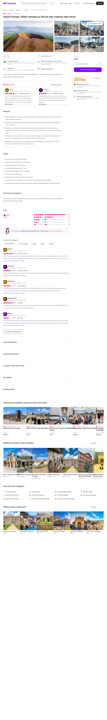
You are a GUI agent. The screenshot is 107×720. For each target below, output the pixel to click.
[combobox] (38, 3)
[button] (28, 36)
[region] (18, 415)
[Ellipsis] (22, 10)
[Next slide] (68, 84)
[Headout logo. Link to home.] (9, 3)
